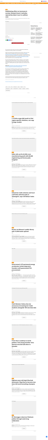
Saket (11, 88)
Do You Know (29, 3)
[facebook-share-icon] (8, 40)
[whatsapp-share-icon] (6, 40)
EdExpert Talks (34, 3)
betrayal (20, 88)
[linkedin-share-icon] (9, 40)
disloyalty (24, 88)
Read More (24, 169)
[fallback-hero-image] (33, 28)
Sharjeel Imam (8, 88)
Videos (38, 3)
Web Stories (17, 3)
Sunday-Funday (13, 3)
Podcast (21, 3)
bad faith (27, 88)
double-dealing (8, 90)
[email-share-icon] (11, 40)
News (5, 3)
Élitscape (24, 3)
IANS (12, 123)
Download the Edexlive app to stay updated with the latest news (13, 81)
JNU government (16, 88)
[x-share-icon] (7, 40)
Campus (8, 3)
